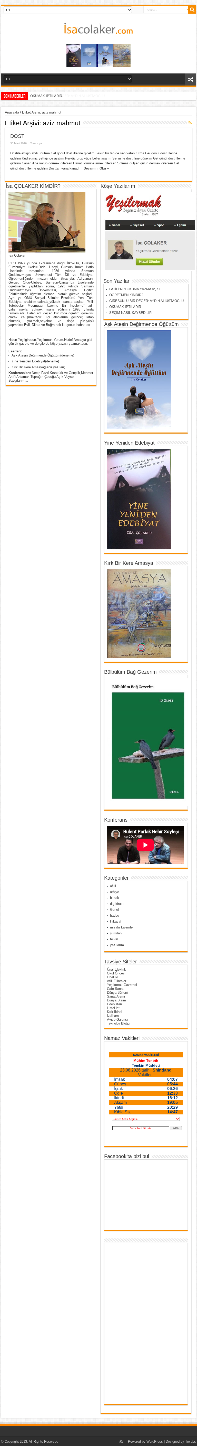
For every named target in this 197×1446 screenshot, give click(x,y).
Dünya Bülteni (117, 992)
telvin (114, 939)
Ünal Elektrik (116, 969)
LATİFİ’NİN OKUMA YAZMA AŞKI (134, 289)
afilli (113, 886)
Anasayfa (12, 112)
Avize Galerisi (117, 1019)
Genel (114, 910)
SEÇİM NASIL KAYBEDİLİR (130, 313)
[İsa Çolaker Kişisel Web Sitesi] (98, 30)
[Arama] (192, 10)
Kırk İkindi (114, 1012)
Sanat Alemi (116, 996)
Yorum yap (36, 143)
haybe (114, 915)
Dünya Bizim (116, 1000)
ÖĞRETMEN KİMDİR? (126, 295)
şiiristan (116, 933)
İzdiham (113, 1016)
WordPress (154, 1441)
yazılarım (117, 945)
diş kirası (117, 904)
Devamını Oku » (96, 168)
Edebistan (114, 1004)
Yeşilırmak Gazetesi (122, 985)
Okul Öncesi (116, 973)
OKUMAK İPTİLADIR (46, 96)
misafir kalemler (122, 927)
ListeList (113, 1008)
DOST (17, 136)
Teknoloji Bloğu (118, 1023)
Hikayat (115, 921)
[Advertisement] (127, 1323)
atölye (114, 892)
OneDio (112, 977)
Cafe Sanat (115, 989)
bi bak (114, 898)
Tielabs (190, 1441)
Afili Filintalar (116, 981)
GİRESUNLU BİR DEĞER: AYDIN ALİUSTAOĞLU (147, 301)
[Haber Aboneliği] (190, 123)
